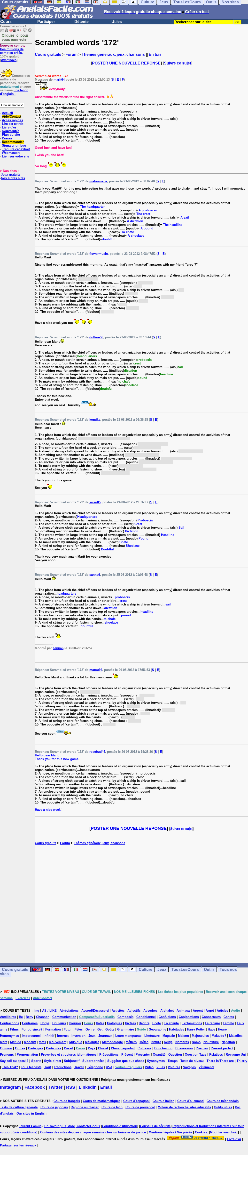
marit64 (59, 79)
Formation (53, 1029)
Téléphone (95, 1067)
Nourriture (211, 1042)
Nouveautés (10, 131)
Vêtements (206, 1067)
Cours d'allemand (190, 1101)
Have (211, 1029)
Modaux (30, 1042)
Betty (29, 1017)
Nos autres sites (13, 178)
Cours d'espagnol (136, 1101)
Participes (35, 1048)
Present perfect (222, 1048)
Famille (228, 1023)
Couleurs (59, 1023)
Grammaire (125, 1029)
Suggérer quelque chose (125, 1061)
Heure (222, 1029)
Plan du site (11, 134)
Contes (229, 1017)
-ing (36, 1010)
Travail (79, 1067)
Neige (168, 1042)
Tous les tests (31, 1067)
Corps (44, 1023)
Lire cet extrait (12, 124)
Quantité (159, 1054)
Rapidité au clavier (85, 1107)
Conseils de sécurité (155, 1126)
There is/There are (220, 1061)
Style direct (52, 1061)
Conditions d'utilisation (119, 1126)
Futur (68, 1029)
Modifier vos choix (224, 1132)
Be (21, 1017)
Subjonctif (71, 1061)
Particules (53, 1048)
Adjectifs (133, 1010)
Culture (145, 969)
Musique (75, 1042)
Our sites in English (31, 1113)
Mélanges (92, 1042)
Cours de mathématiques (101, 1101)
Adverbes (150, 1010)
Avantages (8, 60)
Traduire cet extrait (16, 149)
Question (175, 1054)
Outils (209, 969)
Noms (196, 1042)
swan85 (95, 502)
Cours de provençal (140, 1107)
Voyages (189, 1067)
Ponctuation (163, 1048)
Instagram (10, 1087)
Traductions (62, 1067)
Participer (46, 22)
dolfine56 (96, 337)
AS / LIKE (49, 1010)
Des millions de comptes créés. (12, 49)
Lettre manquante (128, 1036)
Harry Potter (196, 1029)
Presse (7, 138)
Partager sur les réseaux (18, 1145)
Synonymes (156, 1061)
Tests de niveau (192, 1061)
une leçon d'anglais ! (14, 92)
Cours (6, 22)
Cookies (201, 1132)
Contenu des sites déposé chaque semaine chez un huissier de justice (93, 1132)
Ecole (156, 1023)
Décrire (144, 1023)
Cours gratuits (48, 54)
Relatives (216, 1054)
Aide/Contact (11, 116)
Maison (183, 1036)
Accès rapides (12, 120)
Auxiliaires (8, 1017)
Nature (156, 1042)
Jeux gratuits (10, 174)
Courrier (75, 1023)
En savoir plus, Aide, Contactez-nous (72, 1126)
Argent (198, 1010)
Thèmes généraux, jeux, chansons (113, 54)
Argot (210, 1010)
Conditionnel (146, 1017)
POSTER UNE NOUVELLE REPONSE (126, 63)
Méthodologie (112, 1042)
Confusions (167, 1017)
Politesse (144, 1048)
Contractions (9, 1023)
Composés (125, 1017)
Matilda (15, 1042)
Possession (184, 1048)
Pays (91, 1048)
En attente (171, 1023)
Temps (173, 1061)
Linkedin (88, 1087)
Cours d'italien (163, 1101)
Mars (3, 1042)
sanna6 (94, 574)
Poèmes (202, 1048)
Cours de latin (112, 1107)
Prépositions (108, 1054)
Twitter (55, 1087)
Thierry (242, 1061)
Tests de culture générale (19, 1107)
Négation (228, 1042)
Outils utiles (223, 1107)
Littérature (152, 1036)
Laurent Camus (30, 1126)
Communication (64, 1017)
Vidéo (149, 1067)
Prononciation (27, 1054)
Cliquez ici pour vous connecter (15, 37)
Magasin (169, 1036)
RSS (70, 1087)
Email (106, 1087)
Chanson (42, 1017)
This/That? (10, 1067)
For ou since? (32, 1029)
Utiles (116, 22)
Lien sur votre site (15, 156)
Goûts (109, 1029)
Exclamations (192, 1023)
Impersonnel (31, 1036)
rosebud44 (97, 751)
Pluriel (103, 1048)
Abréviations (69, 1010)
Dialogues (114, 1023)
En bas (155, 54)
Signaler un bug (14, 145)
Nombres (182, 1042)
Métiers (131, 1042)
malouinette (98, 181)
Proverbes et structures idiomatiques (68, 1054)
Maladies (235, 1036)
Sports (36, 1061)
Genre (89, 1029)
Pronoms (7, 1054)
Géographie (157, 1029)
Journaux (105, 1036)
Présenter (143, 1054)
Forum (71, 54)
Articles (222, 1010)
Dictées (130, 1023)
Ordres (20, 1048)
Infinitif (49, 1036)
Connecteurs (211, 1017)
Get (99, 1029)
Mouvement (57, 1042)
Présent (127, 1054)
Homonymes (9, 1036)
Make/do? (219, 1036)
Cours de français (67, 1101)
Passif (68, 1048)
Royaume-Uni (236, 1054)
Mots (42, 1042)
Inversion (78, 1036)
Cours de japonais (54, 1107)
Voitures (174, 1067)
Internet (63, 1036)
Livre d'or (9, 127)
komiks (94, 419)
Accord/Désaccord (95, 1010)
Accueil (7, 113)
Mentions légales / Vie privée (170, 1132)
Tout (47, 1067)
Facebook (34, 1087)
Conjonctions (189, 1017)
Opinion (6, 1048)
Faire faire (212, 1023)
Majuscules (200, 1036)
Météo (144, 1042)
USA (109, 1067)
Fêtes (79, 1029)
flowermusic (98, 254)
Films (14, 1029)
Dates (100, 1023)
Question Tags (195, 1054)
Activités (118, 1010)
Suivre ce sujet (177, 63)
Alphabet (167, 1010)
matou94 (95, 670)
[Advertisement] (141, 904)
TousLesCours (185, 969)
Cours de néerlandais (223, 1101)
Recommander (13, 142)
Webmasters (11, 153)
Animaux (183, 1010)
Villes (160, 1067)
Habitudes (176, 1029)
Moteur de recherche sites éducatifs (184, 1107)
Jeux (161, 969)
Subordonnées (93, 1061)
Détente (81, 22)
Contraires (30, 1023)
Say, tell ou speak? (14, 1061)
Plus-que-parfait (123, 1048)
